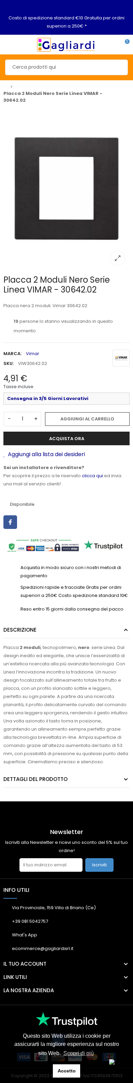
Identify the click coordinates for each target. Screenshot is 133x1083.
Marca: (12, 353)
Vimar (32, 353)
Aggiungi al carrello (87, 419)
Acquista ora (66, 438)
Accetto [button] (67, 1070)
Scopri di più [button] (78, 1053)
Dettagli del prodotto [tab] (35, 779)
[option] (66, 188)
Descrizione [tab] (19, 629)
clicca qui (92, 475)
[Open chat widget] (117, 1067)
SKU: (8, 363)
